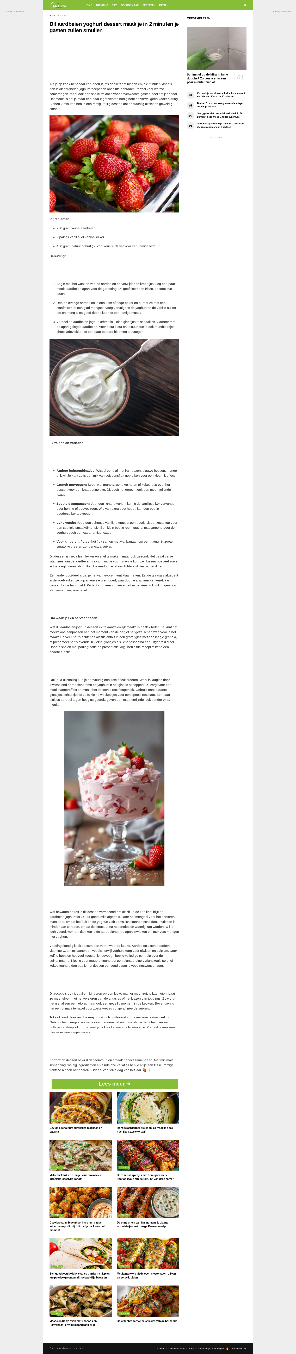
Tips (114, 5)
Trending (102, 5)
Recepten (149, 5)
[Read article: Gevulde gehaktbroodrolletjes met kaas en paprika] (81, 1108)
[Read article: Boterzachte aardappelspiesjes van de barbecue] (148, 1301)
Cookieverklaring (177, 1348)
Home (88, 5)
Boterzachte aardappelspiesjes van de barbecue (147, 1321)
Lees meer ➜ (114, 1084)
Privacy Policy (239, 1348)
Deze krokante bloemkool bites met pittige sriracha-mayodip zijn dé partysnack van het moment (77, 1226)
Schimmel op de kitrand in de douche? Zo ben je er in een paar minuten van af (207, 78)
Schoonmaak (130, 5)
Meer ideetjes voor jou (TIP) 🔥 (213, 1348)
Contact (161, 1348)
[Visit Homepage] (64, 5)
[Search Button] (245, 5)
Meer (162, 5)
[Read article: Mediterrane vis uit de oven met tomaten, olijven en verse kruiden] (148, 1253)
